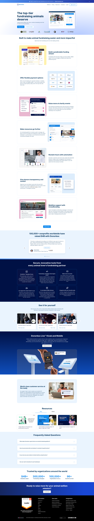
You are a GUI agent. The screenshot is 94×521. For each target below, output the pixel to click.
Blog (39, 503)
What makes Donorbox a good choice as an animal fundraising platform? (35, 441)
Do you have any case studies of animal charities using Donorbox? (33, 455)
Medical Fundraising (55, 502)
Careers (39, 505)
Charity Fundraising (55, 506)
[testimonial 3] (46, 256)
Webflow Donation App (70, 506)
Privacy (39, 510)
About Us (40, 502)
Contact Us (40, 500)
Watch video (53, 327)
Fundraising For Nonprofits (57, 503)
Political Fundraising (55, 500)
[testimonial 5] (48, 256)
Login (67, 4)
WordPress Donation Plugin (71, 500)
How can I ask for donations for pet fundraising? (30, 461)
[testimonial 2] (45, 256)
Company (62, 4)
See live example (29, 26)
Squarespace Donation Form (71, 502)
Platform (48, 4)
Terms (39, 508)
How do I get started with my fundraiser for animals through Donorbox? (35, 448)
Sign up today (47, 226)
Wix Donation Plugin (69, 503)
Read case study (47, 247)
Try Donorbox (47, 491)
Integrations (69, 498)
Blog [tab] (41, 411)
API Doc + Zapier (69, 510)
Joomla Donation (69, 508)
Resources (57, 4)
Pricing (53, 4)
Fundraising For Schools (56, 505)
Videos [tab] (53, 411)
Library (39, 513)
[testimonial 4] (47, 256)
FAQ (39, 506)
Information (41, 498)
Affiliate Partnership (41, 511)
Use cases (54, 498)
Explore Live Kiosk (47, 345)
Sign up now (73, 4)
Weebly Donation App (70, 505)
